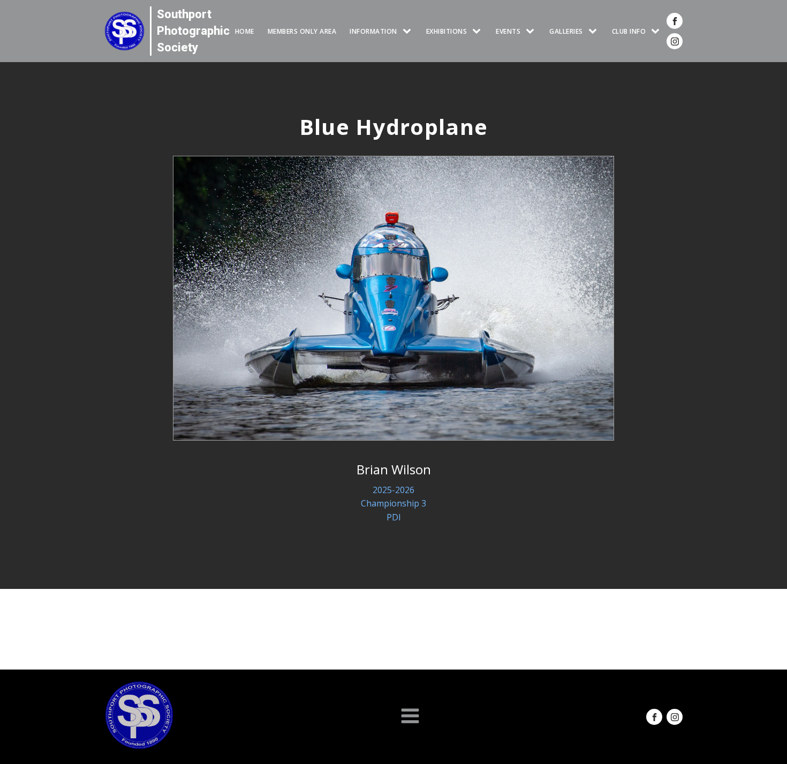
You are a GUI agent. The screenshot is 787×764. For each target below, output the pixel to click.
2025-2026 (393, 490)
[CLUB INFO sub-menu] (657, 31)
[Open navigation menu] (410, 716)
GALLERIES (566, 31)
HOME (244, 31)
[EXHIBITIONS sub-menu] (478, 31)
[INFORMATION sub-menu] (409, 31)
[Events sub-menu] (532, 31)
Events (508, 31)
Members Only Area (302, 31)
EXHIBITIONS (446, 31)
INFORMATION (373, 31)
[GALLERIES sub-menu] (594, 31)
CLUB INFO (629, 31)
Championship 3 (393, 503)
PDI (394, 517)
